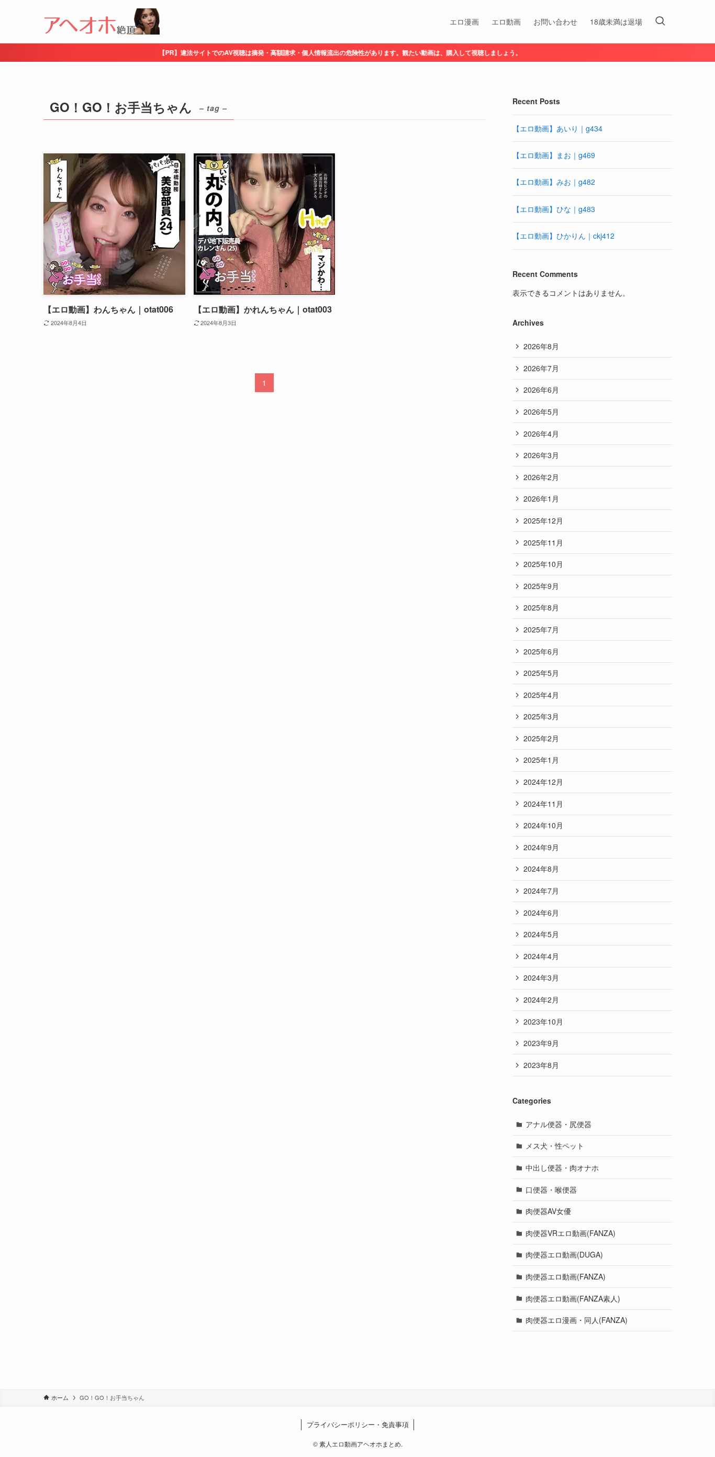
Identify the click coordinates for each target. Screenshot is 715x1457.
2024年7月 (541, 890)
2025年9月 (541, 586)
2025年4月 (541, 694)
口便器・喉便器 (551, 1189)
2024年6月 (541, 912)
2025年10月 (543, 564)
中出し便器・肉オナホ (562, 1167)
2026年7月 (541, 368)
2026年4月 (541, 433)
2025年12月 (543, 520)
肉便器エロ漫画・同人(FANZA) (577, 1320)
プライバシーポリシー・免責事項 (358, 1424)
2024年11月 (543, 803)
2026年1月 (541, 498)
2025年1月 (541, 759)
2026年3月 (541, 455)
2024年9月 (541, 847)
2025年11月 (543, 542)
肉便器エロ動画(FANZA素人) (573, 1298)
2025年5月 (541, 673)
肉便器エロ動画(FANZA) (566, 1276)
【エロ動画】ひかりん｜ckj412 (563, 235)
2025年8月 (541, 607)
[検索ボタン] (660, 21)
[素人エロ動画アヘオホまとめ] (101, 21)
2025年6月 (541, 651)
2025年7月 (541, 629)
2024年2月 (541, 999)
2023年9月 (541, 1043)
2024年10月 (543, 825)
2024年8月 (541, 868)
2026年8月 (541, 346)
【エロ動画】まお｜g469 (553, 155)
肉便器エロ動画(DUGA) (564, 1254)
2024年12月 (543, 781)
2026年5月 (541, 411)
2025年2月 (541, 738)
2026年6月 (541, 389)
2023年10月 (543, 1021)
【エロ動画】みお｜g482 (553, 181)
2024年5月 (541, 934)
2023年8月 (541, 1065)
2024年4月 (541, 956)
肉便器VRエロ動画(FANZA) (571, 1233)
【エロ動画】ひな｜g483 (553, 209)
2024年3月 (541, 977)
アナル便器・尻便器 (558, 1124)
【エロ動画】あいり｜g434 (557, 128)
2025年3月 (541, 716)
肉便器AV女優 (548, 1211)
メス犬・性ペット (555, 1145)
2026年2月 (541, 477)
